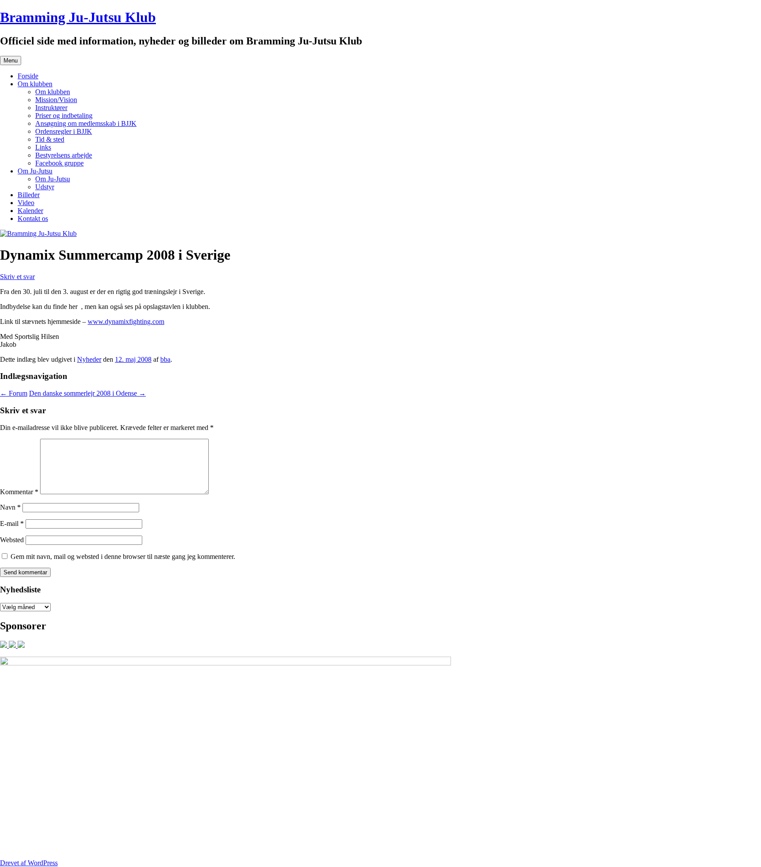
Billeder (29, 194)
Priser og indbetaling (63, 115)
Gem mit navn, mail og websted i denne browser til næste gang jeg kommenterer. (123, 556)
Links (43, 147)
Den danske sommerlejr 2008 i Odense (87, 393)
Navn (10, 507)
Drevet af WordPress (29, 863)
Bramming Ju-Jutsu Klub (78, 17)
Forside (28, 76)
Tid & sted (49, 139)
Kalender (30, 210)
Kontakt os (33, 218)
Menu (11, 60)
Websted (12, 540)
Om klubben (35, 84)
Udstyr (44, 187)
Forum (13, 393)
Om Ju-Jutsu (35, 171)
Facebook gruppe (59, 163)
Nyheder (89, 359)
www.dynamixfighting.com (126, 321)
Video (26, 202)
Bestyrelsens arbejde (63, 155)
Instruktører (51, 107)
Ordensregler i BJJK (63, 131)
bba (165, 359)
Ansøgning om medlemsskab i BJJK (86, 123)
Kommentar (19, 492)
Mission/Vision (56, 99)
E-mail (12, 523)
